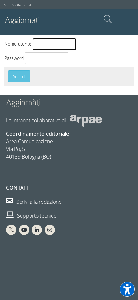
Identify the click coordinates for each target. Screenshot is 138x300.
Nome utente (17, 44)
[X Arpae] (11, 229)
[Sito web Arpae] (86, 120)
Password (14, 58)
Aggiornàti (22, 20)
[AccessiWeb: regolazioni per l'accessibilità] (127, 289)
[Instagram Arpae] (50, 229)
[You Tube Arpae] (24, 229)
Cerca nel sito (108, 19)
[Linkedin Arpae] (37, 229)
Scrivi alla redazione (38, 201)
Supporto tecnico (36, 215)
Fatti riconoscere (17, 5)
